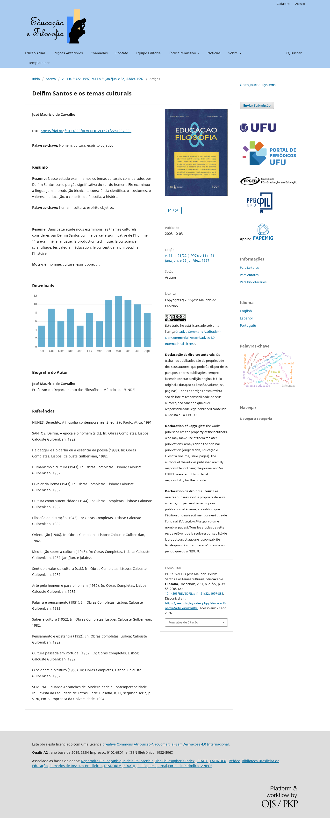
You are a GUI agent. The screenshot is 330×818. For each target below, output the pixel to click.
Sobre (233, 53)
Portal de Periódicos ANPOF (190, 765)
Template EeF (39, 62)
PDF (175, 210)
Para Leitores (249, 267)
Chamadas (99, 53)
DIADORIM (113, 765)
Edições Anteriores (68, 53)
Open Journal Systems (258, 84)
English (246, 311)
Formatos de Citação (183, 622)
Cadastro (283, 3)
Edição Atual (35, 53)
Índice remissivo (183, 53)
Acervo (51, 79)
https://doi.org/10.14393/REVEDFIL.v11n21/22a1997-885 (86, 131)
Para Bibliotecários (253, 282)
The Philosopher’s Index (174, 761)
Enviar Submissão (257, 105)
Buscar (296, 53)
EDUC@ (129, 765)
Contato (121, 53)
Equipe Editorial (149, 53)
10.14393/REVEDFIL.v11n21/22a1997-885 (194, 593)
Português (248, 325)
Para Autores (249, 275)
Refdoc (234, 761)
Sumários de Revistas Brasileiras (76, 765)
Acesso (300, 3)
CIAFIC (202, 761)
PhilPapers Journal (152, 765)
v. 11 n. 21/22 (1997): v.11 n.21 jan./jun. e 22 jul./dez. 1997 (102, 79)
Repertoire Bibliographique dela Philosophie (117, 761)
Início (36, 79)
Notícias (214, 53)
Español (246, 318)
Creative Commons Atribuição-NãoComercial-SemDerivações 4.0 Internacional (165, 744)
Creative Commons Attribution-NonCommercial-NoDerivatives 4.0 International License (193, 337)
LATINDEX (218, 761)
